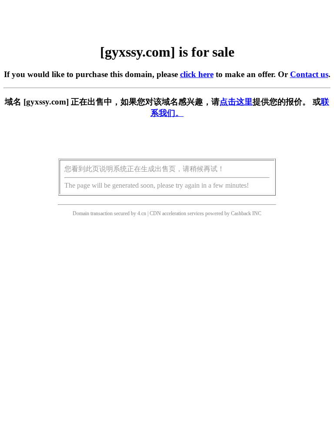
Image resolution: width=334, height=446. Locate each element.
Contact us (309, 74)
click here (197, 74)
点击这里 (236, 101)
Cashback (241, 213)
